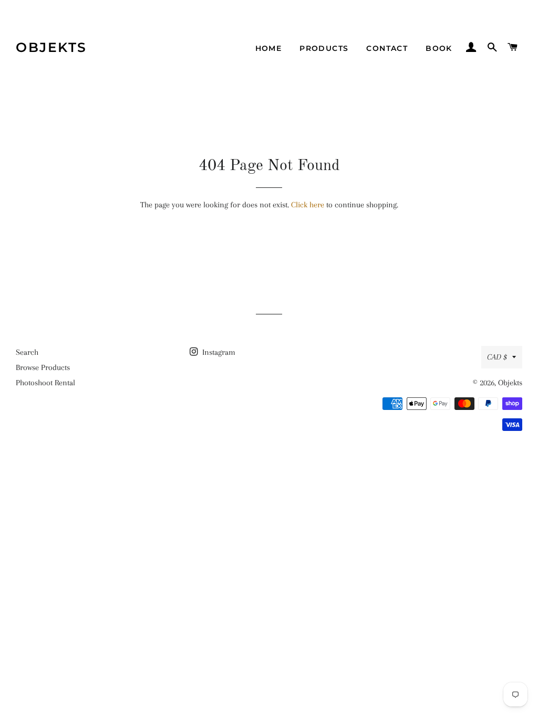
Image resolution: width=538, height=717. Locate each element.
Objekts (51, 47)
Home (268, 48)
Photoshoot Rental (45, 382)
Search (27, 352)
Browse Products (43, 367)
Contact (387, 48)
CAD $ (497, 357)
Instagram (217, 352)
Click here (307, 204)
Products (323, 48)
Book (439, 48)
